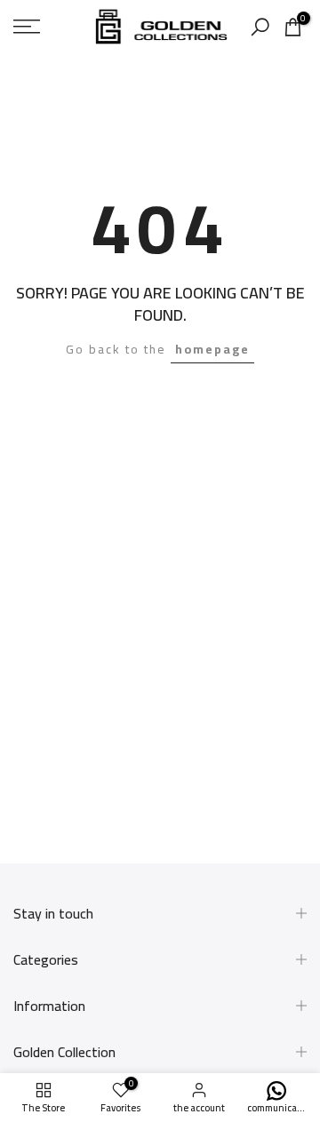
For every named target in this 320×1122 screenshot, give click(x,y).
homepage (212, 349)
